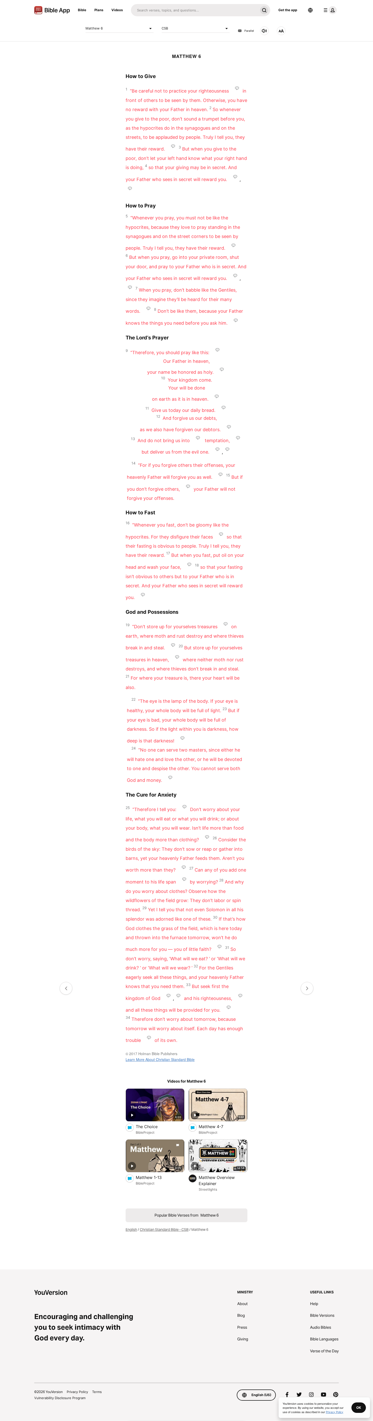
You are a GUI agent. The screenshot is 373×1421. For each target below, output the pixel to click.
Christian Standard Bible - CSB (164, 1229)
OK (358, 1407)
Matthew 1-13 (154, 1177)
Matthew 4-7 (216, 1126)
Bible (82, 10)
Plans (98, 10)
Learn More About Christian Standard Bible (160, 1059)
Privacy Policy (77, 1392)
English (131, 1229)
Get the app (287, 10)
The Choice (152, 1126)
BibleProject (145, 1132)
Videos (117, 10)
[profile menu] (329, 10)
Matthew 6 (94, 28)
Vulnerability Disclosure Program (60, 1398)
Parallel (249, 31)
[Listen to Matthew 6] (264, 30)
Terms (97, 1392)
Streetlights (208, 1189)
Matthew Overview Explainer (217, 1180)
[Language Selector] (310, 10)
